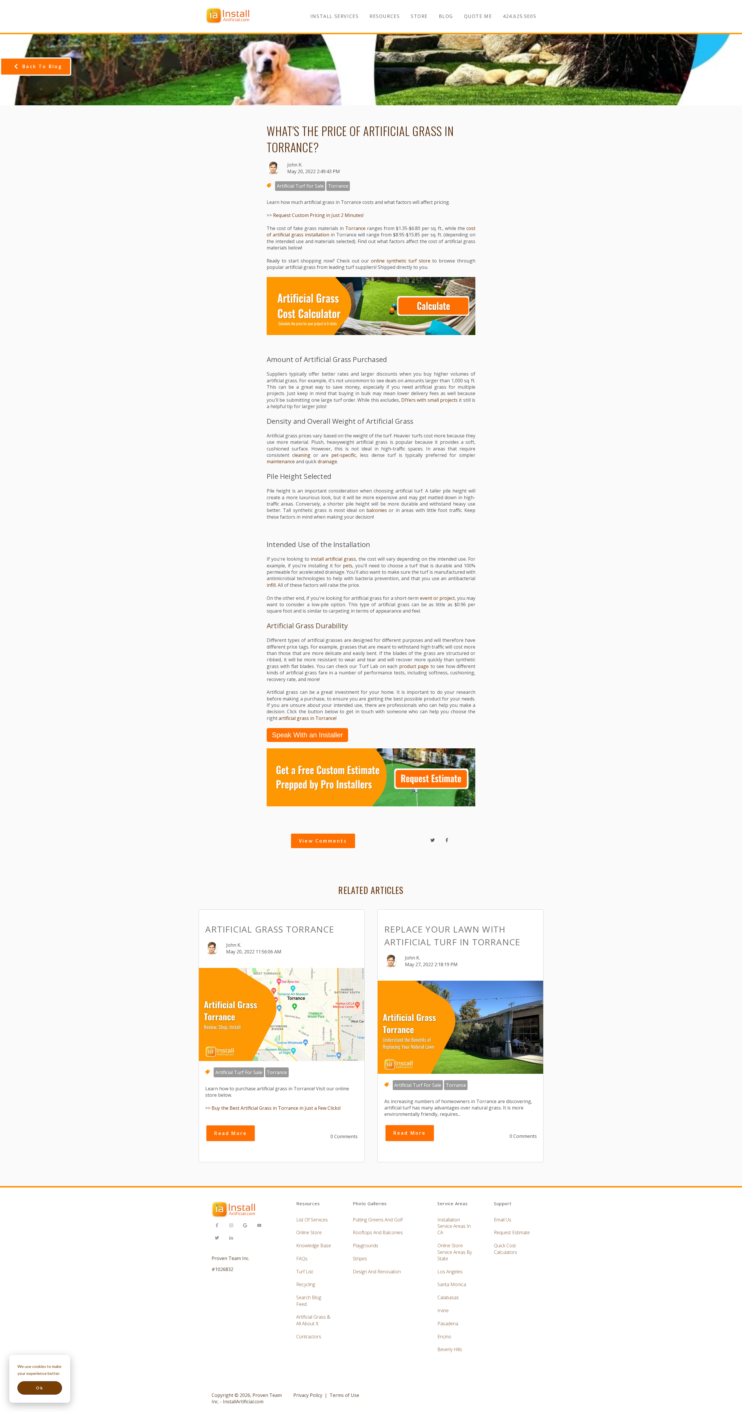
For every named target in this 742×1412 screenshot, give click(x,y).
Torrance (338, 186)
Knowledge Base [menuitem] (313, 1245)
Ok (39, 1387)
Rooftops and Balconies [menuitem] (378, 1232)
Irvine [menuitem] (443, 1310)
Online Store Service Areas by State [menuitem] (454, 1252)
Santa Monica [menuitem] (451, 1284)
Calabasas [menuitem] (448, 1297)
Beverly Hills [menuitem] (449, 1349)
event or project (436, 598)
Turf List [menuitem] (304, 1271)
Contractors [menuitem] (308, 1336)
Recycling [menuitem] (305, 1284)
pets (347, 565)
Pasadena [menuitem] (447, 1323)
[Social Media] (219, 1226)
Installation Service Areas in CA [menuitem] (454, 1226)
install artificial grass (333, 559)
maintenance (281, 461)
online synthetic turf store (400, 261)
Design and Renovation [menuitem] (377, 1271)
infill (271, 585)
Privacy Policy (307, 1395)
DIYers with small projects (429, 400)
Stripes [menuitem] (360, 1258)
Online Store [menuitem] (309, 1232)
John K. (294, 165)
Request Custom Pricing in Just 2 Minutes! (318, 215)
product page (414, 666)
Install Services (334, 16)
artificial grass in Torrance (307, 718)
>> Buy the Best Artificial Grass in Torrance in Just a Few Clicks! (273, 1108)
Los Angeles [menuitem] (450, 1271)
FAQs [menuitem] (302, 1258)
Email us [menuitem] (502, 1220)
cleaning (301, 455)
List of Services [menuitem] (312, 1220)
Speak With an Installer (307, 735)
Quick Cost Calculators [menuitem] (505, 1248)
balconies (376, 510)
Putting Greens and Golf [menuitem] (378, 1220)
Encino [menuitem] (444, 1336)
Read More (230, 1133)
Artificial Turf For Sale (300, 186)
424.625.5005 (519, 16)
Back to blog (42, 66)
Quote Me (478, 16)
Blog (446, 16)
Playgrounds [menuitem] (365, 1245)
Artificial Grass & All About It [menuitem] (313, 1320)
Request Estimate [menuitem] (512, 1232)
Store (419, 16)
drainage (327, 461)
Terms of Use (344, 1395)
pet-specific (343, 455)
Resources (385, 16)
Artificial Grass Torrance (269, 929)
